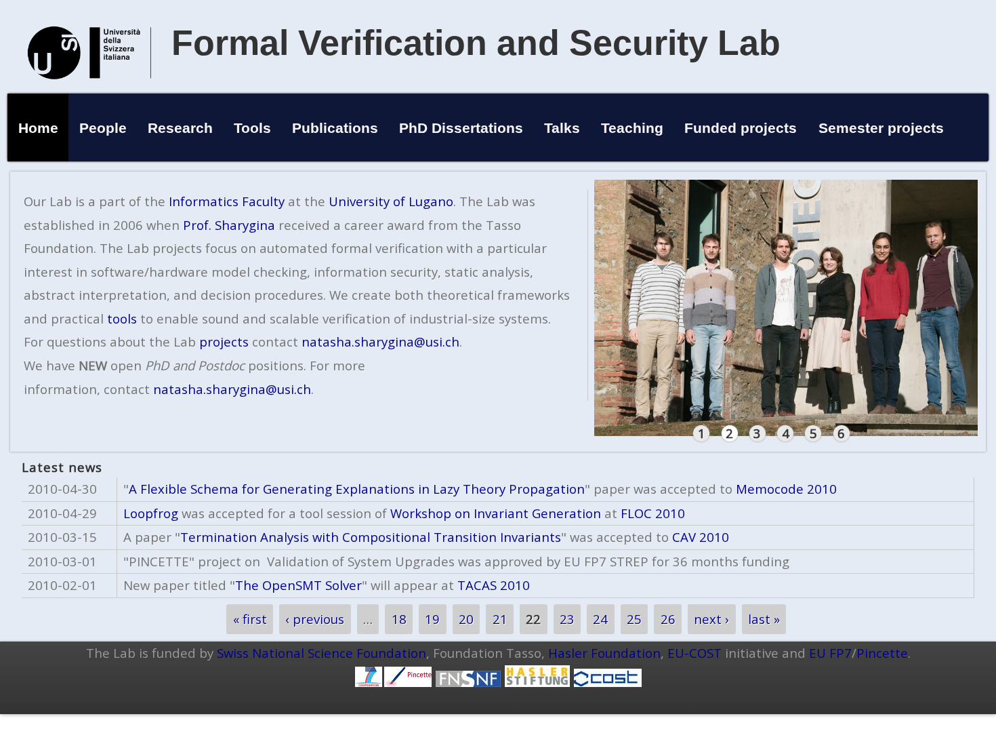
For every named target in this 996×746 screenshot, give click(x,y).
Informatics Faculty (227, 201)
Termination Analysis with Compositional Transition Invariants (370, 536)
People (103, 128)
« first (250, 619)
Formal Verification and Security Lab (476, 42)
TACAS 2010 (493, 584)
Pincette (882, 652)
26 (668, 619)
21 (500, 619)
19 (432, 619)
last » (764, 619)
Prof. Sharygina (229, 224)
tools (122, 318)
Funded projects (740, 128)
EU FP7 (830, 652)
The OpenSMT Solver (298, 584)
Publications (335, 128)
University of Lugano (391, 201)
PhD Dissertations (461, 128)
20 (466, 619)
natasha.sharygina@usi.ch (380, 341)
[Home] (89, 93)
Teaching (632, 128)
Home (38, 128)
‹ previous (314, 619)
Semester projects (881, 128)
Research (180, 128)
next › (711, 619)
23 (567, 619)
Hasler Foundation (604, 652)
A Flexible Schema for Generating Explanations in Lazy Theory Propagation (357, 488)
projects (224, 341)
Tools (252, 128)
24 (600, 619)
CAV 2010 (700, 536)
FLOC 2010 (653, 513)
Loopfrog (150, 513)
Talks (562, 128)
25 (634, 619)
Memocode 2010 (786, 488)
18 (399, 619)
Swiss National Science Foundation (321, 652)
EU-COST (694, 652)
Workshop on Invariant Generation (495, 513)
